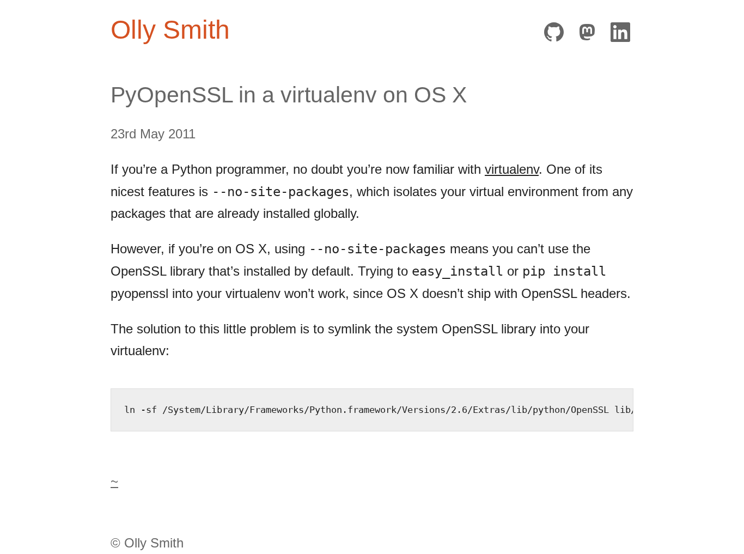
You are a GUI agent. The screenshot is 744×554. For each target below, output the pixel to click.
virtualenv (512, 169)
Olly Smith (170, 29)
